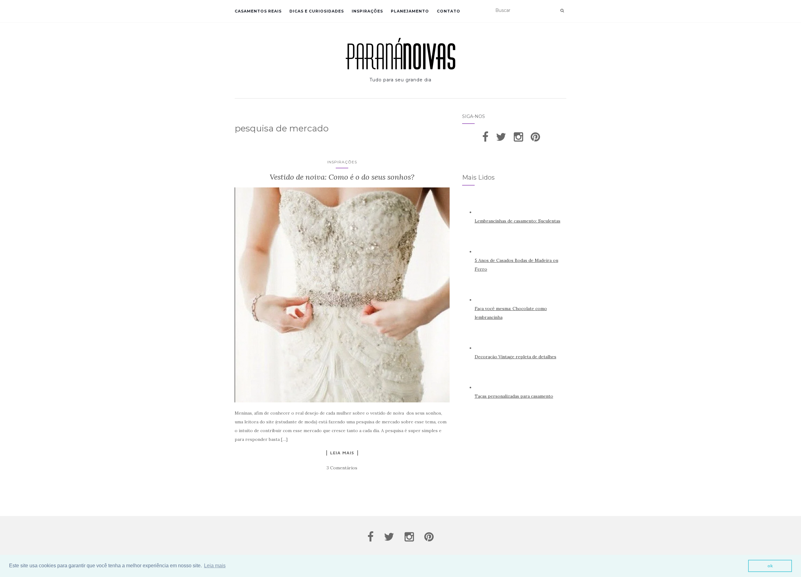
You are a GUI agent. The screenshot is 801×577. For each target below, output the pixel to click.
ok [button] (770, 565)
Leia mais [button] (215, 565)
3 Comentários (342, 468)
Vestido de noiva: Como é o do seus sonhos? (342, 177)
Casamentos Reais (258, 11)
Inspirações (367, 11)
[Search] (562, 10)
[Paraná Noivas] (400, 53)
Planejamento (410, 11)
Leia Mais (342, 452)
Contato (448, 11)
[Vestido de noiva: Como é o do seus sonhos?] (342, 294)
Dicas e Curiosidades (316, 11)
